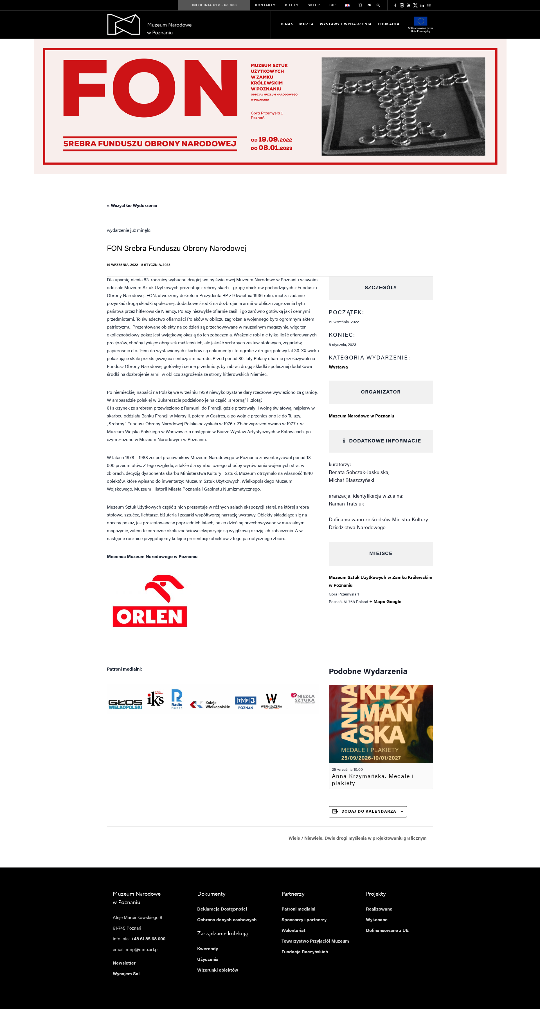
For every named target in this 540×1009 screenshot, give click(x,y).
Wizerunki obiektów (217, 970)
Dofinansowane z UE (387, 931)
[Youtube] (409, 5)
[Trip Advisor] (429, 5)
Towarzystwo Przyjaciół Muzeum (315, 941)
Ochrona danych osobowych (227, 920)
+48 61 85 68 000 (148, 939)
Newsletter (124, 963)
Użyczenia (208, 960)
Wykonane (377, 920)
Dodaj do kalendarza (369, 812)
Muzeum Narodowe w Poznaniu (361, 416)
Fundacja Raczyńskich (305, 952)
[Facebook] (395, 5)
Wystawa (338, 367)
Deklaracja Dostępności (222, 909)
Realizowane (379, 909)
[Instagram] (402, 5)
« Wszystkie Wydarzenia (132, 206)
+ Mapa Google (385, 602)
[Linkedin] (422, 5)
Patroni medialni (298, 909)
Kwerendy (207, 949)
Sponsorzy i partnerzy (304, 920)
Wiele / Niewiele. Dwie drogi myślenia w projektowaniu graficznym (358, 838)
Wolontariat (293, 931)
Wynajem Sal (126, 974)
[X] (415, 5)
